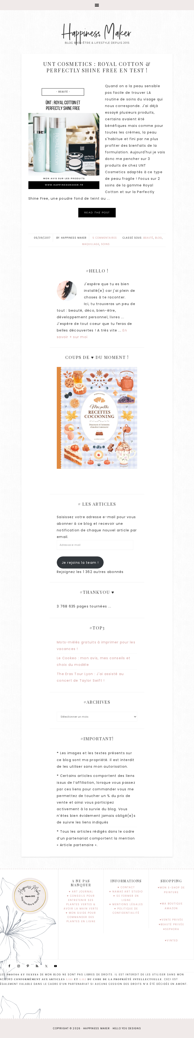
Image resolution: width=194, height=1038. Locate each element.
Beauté (148, 238)
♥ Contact (126, 887)
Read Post (97, 212)
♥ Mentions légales (126, 904)
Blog (158, 238)
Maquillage (90, 244)
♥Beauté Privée (171, 924)
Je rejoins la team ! (80, 562)
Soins (105, 244)
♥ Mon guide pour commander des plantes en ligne (81, 917)
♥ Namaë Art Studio (126, 891)
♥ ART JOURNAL (81, 891)
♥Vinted (171, 940)
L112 (82, 979)
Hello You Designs (127, 1028)
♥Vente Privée (171, 920)
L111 (69, 979)
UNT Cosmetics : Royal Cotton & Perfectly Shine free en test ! (97, 66)
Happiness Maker (97, 33)
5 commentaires (105, 238)
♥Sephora (171, 929)
